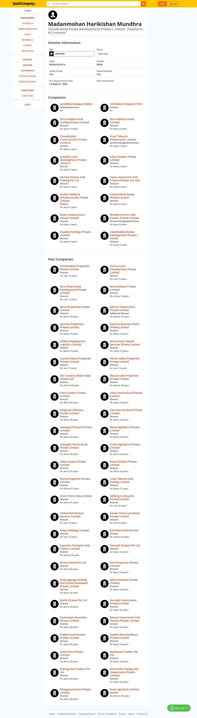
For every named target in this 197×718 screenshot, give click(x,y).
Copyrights (27, 70)
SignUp (173, 3)
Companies (27, 90)
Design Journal (27, 81)
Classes (27, 45)
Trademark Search (66, 713)
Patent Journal (27, 76)
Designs (27, 65)
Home (52, 713)
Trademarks (27, 17)
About (131, 713)
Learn (27, 104)
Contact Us (142, 713)
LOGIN (27, 10)
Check (27, 34)
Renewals (27, 39)
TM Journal (27, 50)
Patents (27, 59)
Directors (27, 95)
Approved (103, 53)
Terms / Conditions (107, 713)
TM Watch (27, 23)
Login (162, 3)
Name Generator (27, 28)
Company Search (86, 713)
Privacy (122, 713)
